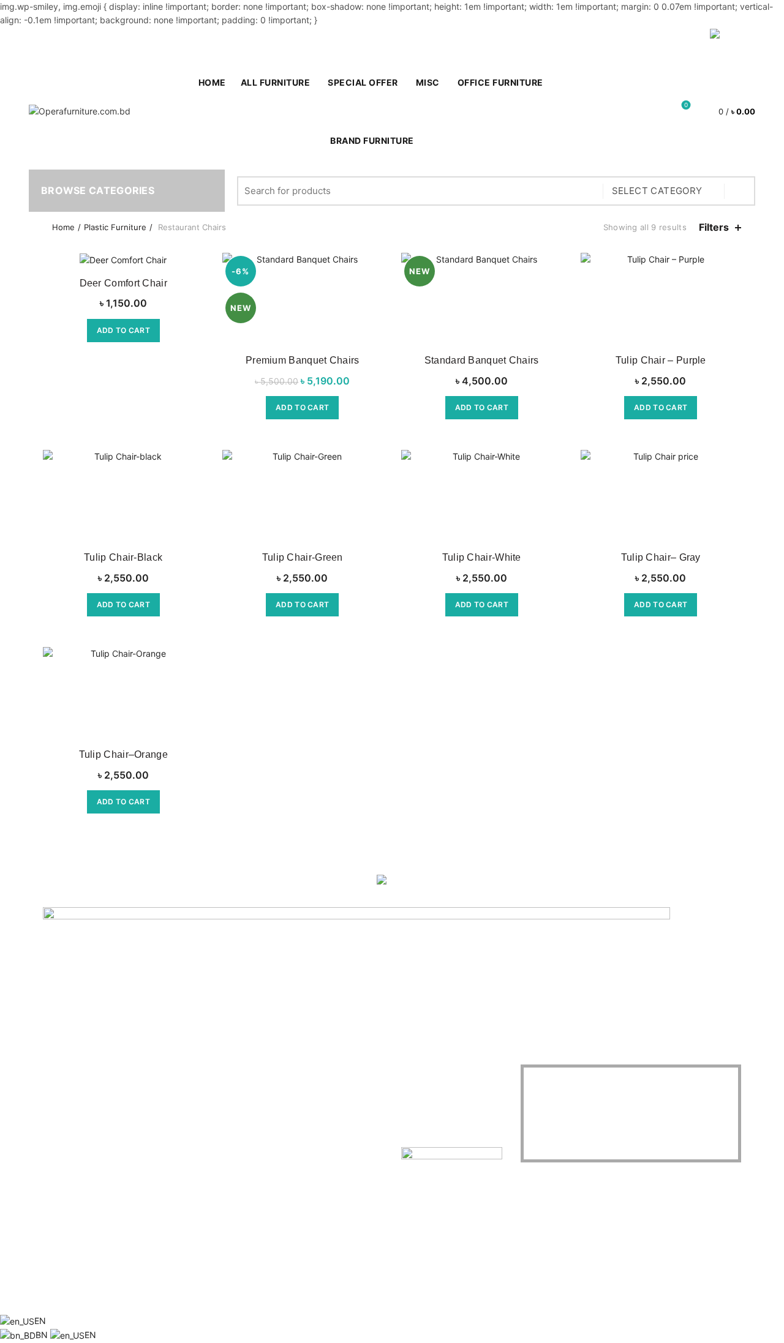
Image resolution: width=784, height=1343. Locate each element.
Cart (687, 40)
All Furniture (276, 82)
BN (43, 1335)
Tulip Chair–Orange (123, 754)
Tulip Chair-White (481, 557)
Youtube (178, 1113)
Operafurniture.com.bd (371, 1295)
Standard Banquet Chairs (481, 360)
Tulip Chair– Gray (661, 557)
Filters (714, 227)
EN (40, 1320)
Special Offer (367, 77)
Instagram (182, 1131)
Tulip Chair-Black (123, 557)
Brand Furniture (372, 140)
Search (740, 191)
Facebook (182, 1077)
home (212, 82)
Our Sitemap (68, 1148)
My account (606, 40)
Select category (657, 190)
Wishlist (686, 105)
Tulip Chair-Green (302, 557)
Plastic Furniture (115, 227)
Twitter (176, 1095)
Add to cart (123, 330)
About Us (61, 1077)
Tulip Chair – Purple (661, 360)
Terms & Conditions (81, 1131)
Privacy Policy (71, 1113)
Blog (654, 40)
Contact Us (65, 1095)
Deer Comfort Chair (123, 283)
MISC (428, 82)
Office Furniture (500, 82)
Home (63, 227)
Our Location (188, 1148)
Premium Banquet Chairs (303, 360)
